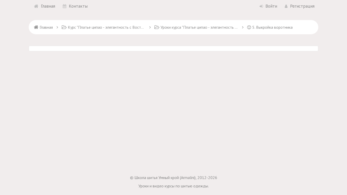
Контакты (78, 6)
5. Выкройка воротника (272, 27)
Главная (48, 6)
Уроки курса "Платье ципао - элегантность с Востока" (199, 27)
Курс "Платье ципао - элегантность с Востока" (107, 27)
